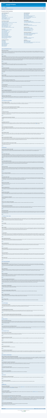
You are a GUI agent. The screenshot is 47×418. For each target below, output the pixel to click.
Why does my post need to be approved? (6, 37)
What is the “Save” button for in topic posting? (7, 36)
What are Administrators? (27, 13)
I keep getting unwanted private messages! (28, 21)
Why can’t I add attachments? (5, 34)
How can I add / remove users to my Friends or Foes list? (30, 25)
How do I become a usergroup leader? (28, 16)
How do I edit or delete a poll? (5, 33)
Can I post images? (4, 42)
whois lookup (10, 397)
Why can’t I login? (4, 16)
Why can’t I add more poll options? (5, 32)
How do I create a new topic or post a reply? (7, 29)
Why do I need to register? (5, 13)
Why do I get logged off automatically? (6, 18)
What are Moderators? (26, 14)
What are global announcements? (5, 43)
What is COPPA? (4, 14)
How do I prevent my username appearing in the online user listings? (9, 22)
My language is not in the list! (5, 24)
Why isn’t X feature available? (27, 41)
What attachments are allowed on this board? (29, 37)
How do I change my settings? (5, 21)
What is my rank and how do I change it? (6, 26)
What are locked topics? (4, 45)
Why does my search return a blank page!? (29, 29)
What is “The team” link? (26, 18)
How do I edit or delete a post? (5, 30)
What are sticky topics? (4, 44)
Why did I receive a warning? (5, 35)
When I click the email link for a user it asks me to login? (8, 27)
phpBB (36, 123)
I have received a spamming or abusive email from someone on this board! (32, 22)
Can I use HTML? (4, 41)
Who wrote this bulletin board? (27, 40)
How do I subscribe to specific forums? (28, 34)
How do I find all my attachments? (27, 38)
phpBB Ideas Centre (35, 391)
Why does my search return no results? (28, 28)
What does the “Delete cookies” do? (6, 19)
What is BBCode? (4, 40)
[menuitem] (6, 7)
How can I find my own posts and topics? (28, 30)
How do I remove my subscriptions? (28, 35)
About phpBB (12, 387)
